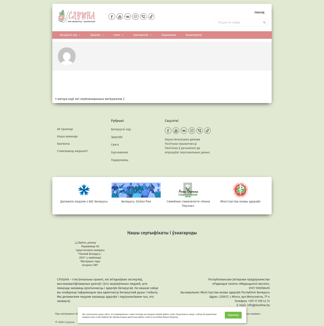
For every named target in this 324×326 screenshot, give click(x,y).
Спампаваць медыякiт (72, 151)
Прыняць (233, 315)
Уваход (259, 12)
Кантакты (63, 143)
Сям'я (116, 35)
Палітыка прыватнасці (181, 143)
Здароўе (95, 35)
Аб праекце (65, 129)
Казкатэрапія (194, 35)
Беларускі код (68, 35)
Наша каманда (67, 136)
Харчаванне (140, 35)
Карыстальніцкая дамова (182, 139)
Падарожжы (168, 35)
